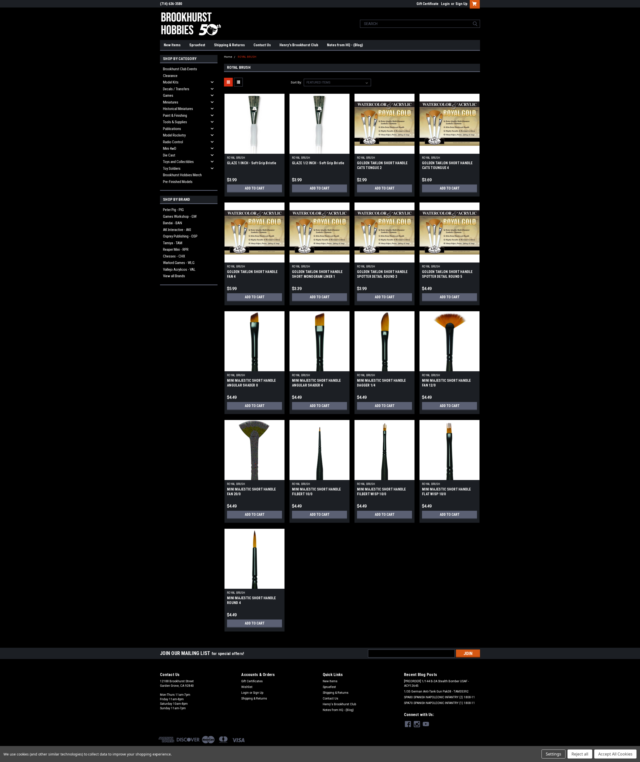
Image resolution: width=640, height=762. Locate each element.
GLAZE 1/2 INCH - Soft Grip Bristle (318, 163)
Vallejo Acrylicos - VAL (179, 269)
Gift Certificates (252, 681)
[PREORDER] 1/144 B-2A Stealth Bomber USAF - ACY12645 (436, 684)
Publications (172, 128)
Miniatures (170, 102)
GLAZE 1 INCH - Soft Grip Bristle (251, 163)
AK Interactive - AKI (177, 230)
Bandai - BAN (172, 223)
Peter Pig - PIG (173, 210)
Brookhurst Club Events (180, 69)
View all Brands (174, 276)
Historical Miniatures (178, 108)
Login (445, 4)
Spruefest (197, 45)
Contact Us (262, 45)
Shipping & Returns (229, 45)
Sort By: (296, 82)
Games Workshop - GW (179, 216)
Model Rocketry (174, 135)
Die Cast (169, 155)
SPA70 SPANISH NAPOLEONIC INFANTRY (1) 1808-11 (439, 703)
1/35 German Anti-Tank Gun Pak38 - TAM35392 (436, 691)
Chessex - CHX (174, 256)
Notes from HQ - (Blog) (345, 45)
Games (168, 95)
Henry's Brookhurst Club (299, 45)
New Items (172, 45)
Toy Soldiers (171, 168)
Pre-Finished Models (177, 182)
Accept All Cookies (615, 754)
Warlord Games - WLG (178, 262)
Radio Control (173, 142)
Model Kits (170, 82)
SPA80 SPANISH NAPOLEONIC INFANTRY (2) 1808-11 (439, 697)
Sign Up (461, 4)
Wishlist (246, 687)
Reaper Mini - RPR (175, 249)
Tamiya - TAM (172, 243)
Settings (553, 754)
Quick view (254, 150)
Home (228, 56)
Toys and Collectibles (178, 162)
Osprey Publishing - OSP (180, 236)
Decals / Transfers (176, 89)
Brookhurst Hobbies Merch (182, 175)
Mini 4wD (169, 148)
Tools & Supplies (175, 122)
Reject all (580, 754)
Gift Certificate (427, 4)
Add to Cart (254, 188)
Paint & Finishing (175, 115)
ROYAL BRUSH (247, 56)
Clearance (170, 76)
